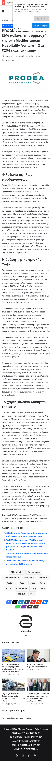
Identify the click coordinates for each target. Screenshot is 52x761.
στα (33, 583)
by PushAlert (20, 20)
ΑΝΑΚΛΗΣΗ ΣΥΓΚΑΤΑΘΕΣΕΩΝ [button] (26, 749)
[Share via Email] (29, 606)
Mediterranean (12, 578)
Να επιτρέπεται (41, 17)
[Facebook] (7, 602)
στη (43, 583)
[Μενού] (3, 12)
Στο (9, 588)
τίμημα (22, 594)
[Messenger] (44, 602)
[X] (13, 602)
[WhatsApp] (16, 606)
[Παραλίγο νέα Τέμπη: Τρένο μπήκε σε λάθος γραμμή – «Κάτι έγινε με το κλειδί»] (13, 684)
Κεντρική (6, 20)
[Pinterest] (32, 602)
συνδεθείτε (27, 718)
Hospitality (17, 572)
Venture (43, 578)
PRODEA (29, 578)
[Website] (26, 635)
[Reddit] (38, 602)
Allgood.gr (8, 56)
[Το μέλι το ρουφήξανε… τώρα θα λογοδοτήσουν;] (38, 655)
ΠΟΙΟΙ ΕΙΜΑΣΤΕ (16, 737)
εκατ (23, 583)
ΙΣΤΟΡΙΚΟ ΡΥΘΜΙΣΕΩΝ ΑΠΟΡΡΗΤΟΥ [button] (26, 745)
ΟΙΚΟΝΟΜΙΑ (8, 26)
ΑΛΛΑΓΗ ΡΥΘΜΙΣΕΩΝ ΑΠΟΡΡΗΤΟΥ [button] (26, 741)
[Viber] (22, 606)
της (43, 588)
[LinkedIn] (19, 602)
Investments (34, 572)
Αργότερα (24, 17)
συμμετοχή (22, 588)
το (33, 594)
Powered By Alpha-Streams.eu (37, 729)
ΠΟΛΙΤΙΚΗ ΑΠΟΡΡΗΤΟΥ (33, 737)
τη (35, 588)
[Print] (35, 606)
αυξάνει (11, 583)
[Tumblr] (26, 602)
